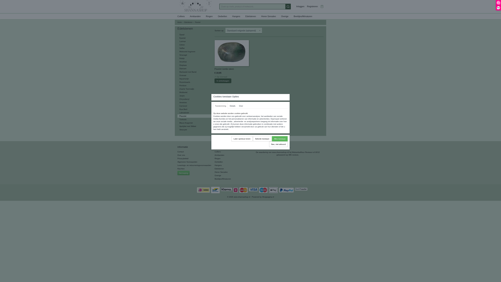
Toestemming (220, 106)
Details (232, 106)
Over (241, 106)
